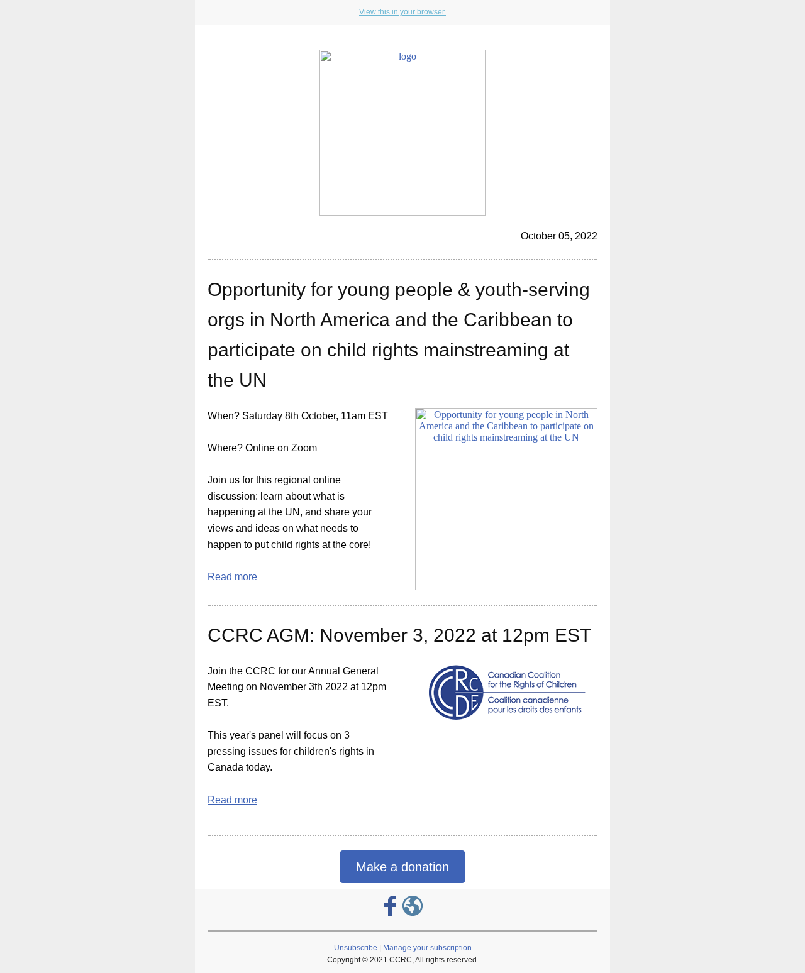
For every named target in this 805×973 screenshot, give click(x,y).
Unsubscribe (355, 947)
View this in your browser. (402, 12)
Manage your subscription (427, 947)
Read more (232, 576)
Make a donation (402, 867)
